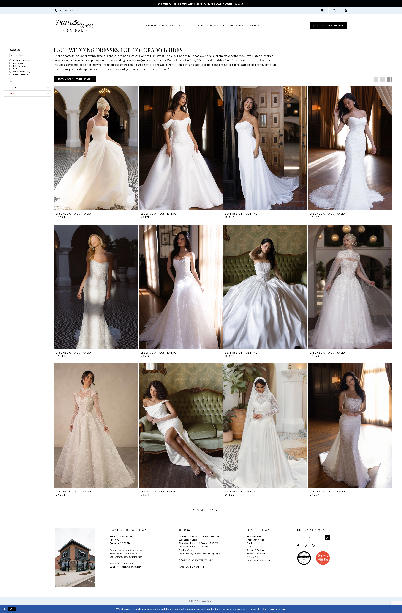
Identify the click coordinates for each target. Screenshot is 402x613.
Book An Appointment (75, 78)
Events (250, 546)
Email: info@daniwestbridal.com (125, 567)
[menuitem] (64, 10)
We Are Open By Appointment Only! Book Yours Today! (201, 3)
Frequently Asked (255, 540)
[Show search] (334, 10)
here (283, 609)
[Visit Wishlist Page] (322, 10)
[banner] (74, 26)
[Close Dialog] (5, 609)
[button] (346, 10)
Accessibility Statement (258, 560)
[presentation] (96, 148)
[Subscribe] (327, 537)
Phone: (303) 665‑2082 (121, 563)
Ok (12, 609)
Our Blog (251, 543)
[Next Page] (217, 510)
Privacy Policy (254, 557)
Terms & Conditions (256, 553)
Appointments (254, 536)
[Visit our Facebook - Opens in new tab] (298, 546)
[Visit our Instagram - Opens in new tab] (305, 546)
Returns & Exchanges (257, 550)
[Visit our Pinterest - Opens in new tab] (313, 546)
